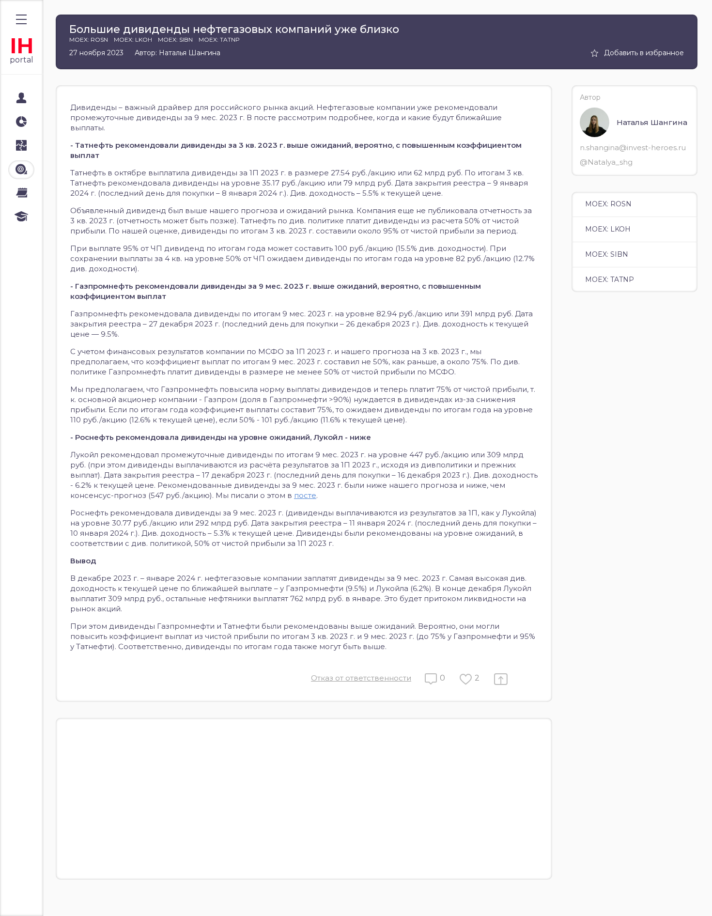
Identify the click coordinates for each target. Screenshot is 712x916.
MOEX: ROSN (608, 204)
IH (21, 46)
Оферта (28, 897)
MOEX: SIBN (606, 254)
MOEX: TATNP (609, 279)
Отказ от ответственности (361, 678)
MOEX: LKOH (608, 229)
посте (305, 495)
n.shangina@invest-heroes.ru (633, 147)
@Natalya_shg (606, 162)
